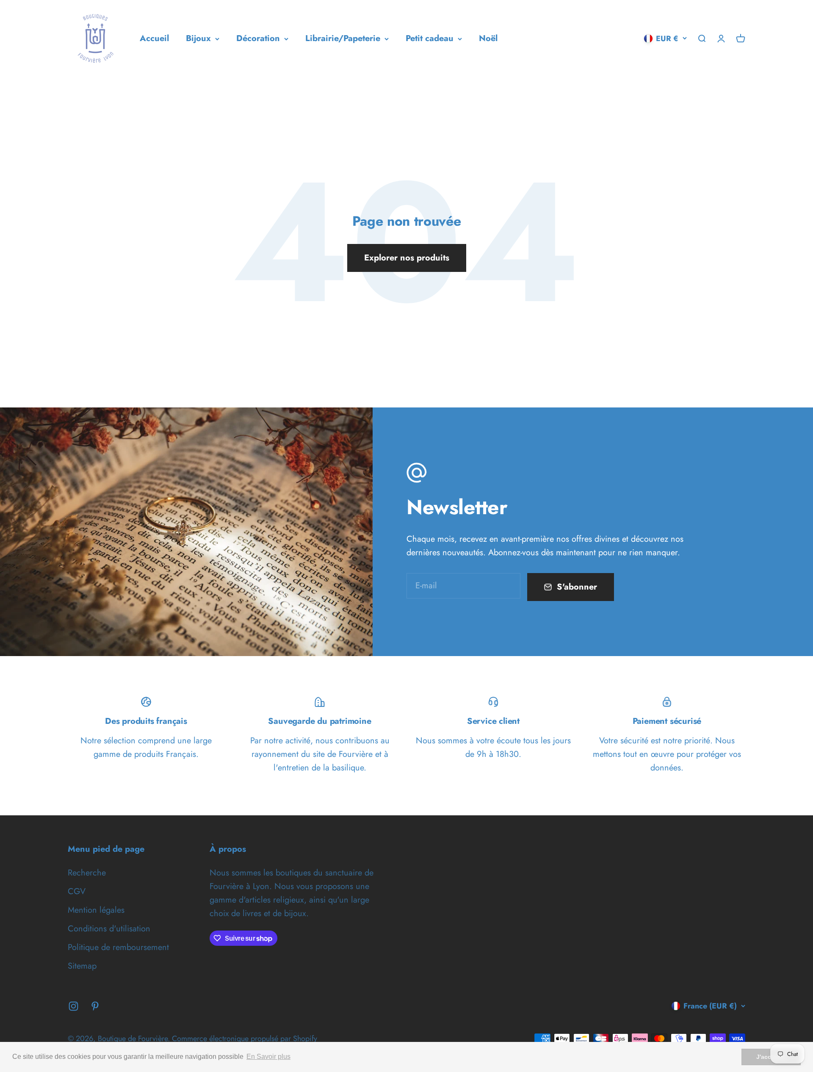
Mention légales (96, 910)
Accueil (154, 38)
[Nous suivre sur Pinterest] (95, 1006)
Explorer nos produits (406, 258)
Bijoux (198, 38)
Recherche (87, 873)
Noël (488, 38)
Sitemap (82, 966)
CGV (77, 891)
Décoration (258, 38)
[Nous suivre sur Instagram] (73, 1006)
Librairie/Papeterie (342, 38)
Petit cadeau (430, 38)
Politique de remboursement (118, 947)
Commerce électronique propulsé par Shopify (244, 1038)
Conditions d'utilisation (109, 928)
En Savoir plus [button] (268, 1056)
